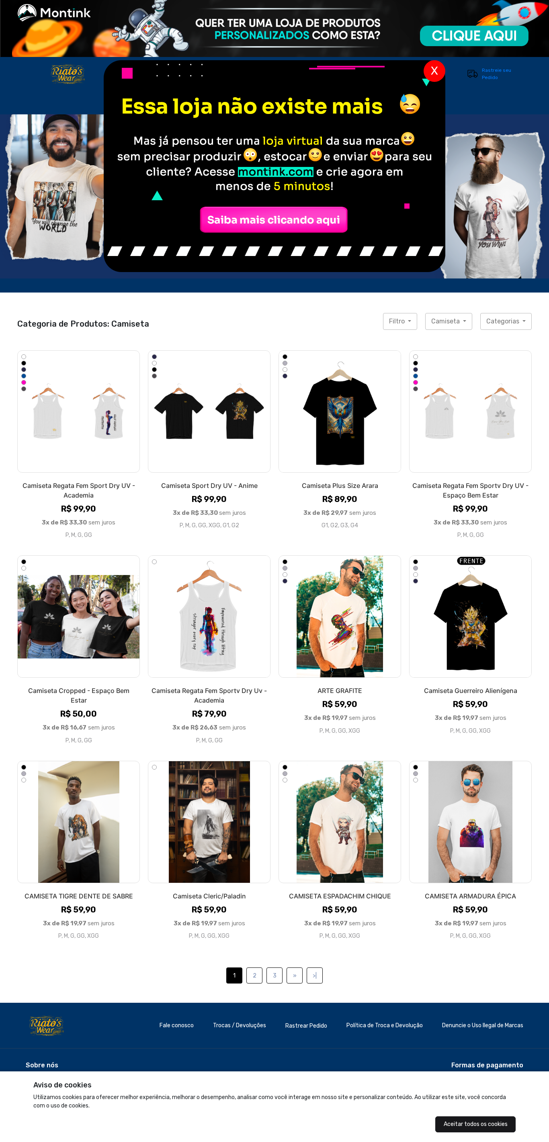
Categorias (503, 321)
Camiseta (446, 321)
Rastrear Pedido (306, 1025)
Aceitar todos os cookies (476, 1124)
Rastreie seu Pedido (496, 73)
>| (315, 975)
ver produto (78, 411)
